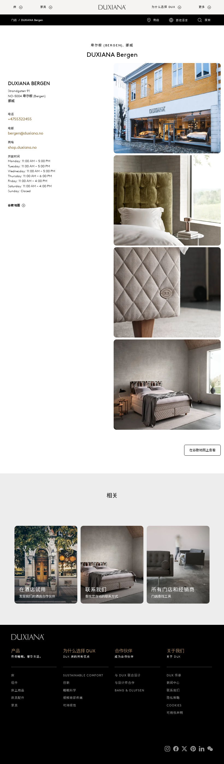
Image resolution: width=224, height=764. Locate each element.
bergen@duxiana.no (25, 133)
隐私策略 (173, 698)
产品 (15, 651)
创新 (66, 683)
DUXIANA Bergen (32, 20)
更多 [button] (202, 7)
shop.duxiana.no (22, 147)
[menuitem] (24, 7)
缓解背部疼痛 (73, 698)
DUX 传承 (174, 675)
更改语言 (182, 20)
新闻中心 (173, 683)
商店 (156, 20)
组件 (14, 683)
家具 (14, 705)
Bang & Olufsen (130, 690)
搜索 (208, 20)
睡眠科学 (69, 690)
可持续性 (69, 705)
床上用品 (17, 690)
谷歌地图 (14, 205)
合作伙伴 (123, 651)
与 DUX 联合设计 (128, 675)
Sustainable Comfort (83, 675)
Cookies (174, 705)
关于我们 (175, 651)
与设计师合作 (125, 683)
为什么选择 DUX (79, 651)
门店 (14, 20)
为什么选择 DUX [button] (163, 7)
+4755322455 (20, 119)
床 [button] (15, 7)
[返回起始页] (112, 7)
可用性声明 (175, 713)
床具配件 (17, 698)
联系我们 (173, 690)
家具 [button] (43, 7)
